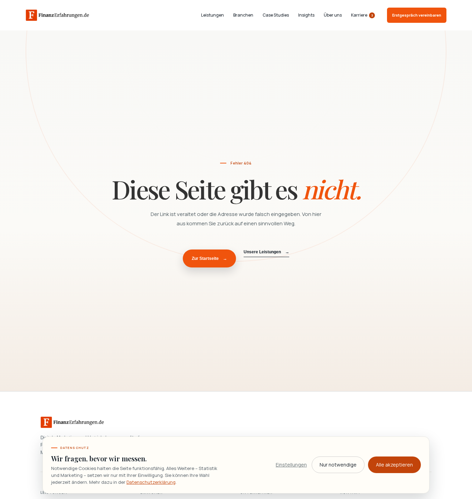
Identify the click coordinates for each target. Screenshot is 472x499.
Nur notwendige (338, 464)
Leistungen (212, 15)
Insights (306, 15)
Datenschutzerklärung (151, 482)
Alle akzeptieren (394, 464)
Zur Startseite (209, 258)
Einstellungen (291, 464)
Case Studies (276, 15)
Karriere (362, 15)
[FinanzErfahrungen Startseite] (57, 15)
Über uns (333, 15)
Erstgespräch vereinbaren (416, 15)
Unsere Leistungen (266, 251)
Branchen (243, 15)
